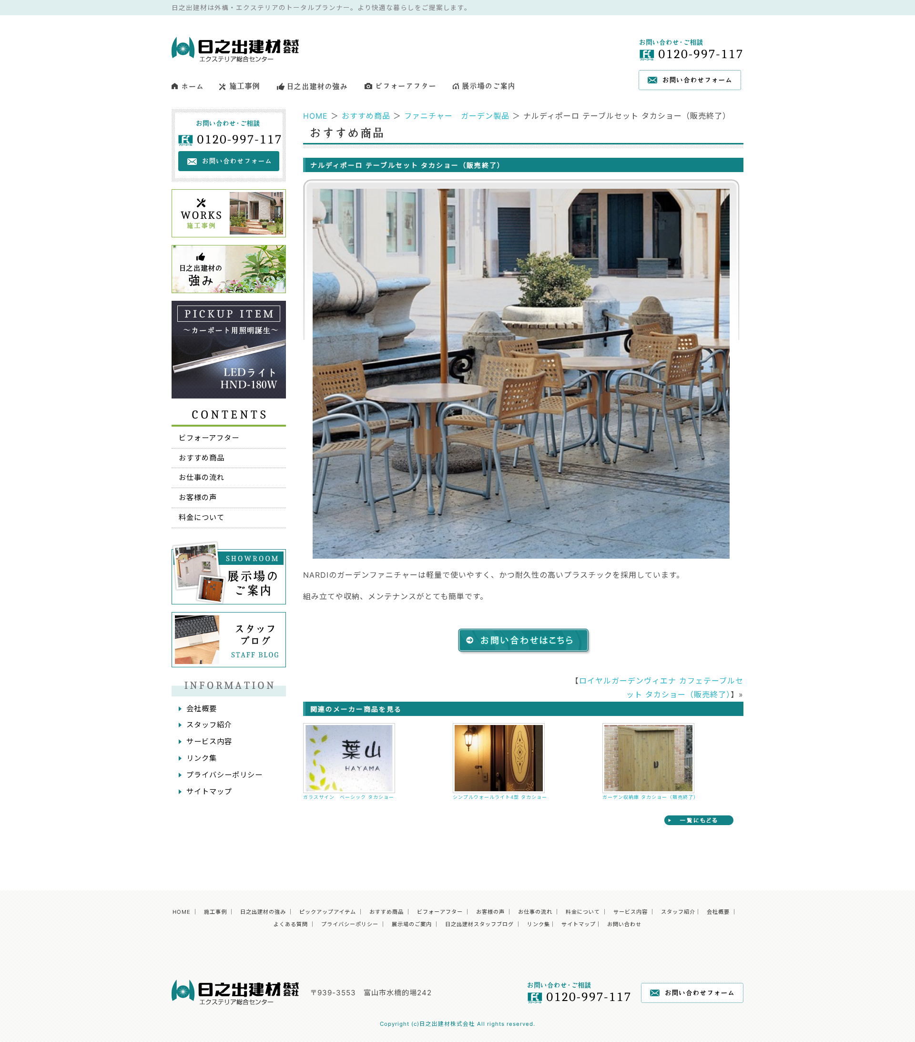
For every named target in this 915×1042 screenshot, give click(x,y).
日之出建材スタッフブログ (479, 924)
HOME (315, 116)
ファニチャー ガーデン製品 (456, 116)
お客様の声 (198, 497)
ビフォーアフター (209, 437)
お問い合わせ (624, 924)
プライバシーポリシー (224, 774)
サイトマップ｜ (581, 924)
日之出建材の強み (263, 912)
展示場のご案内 (412, 924)
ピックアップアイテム (327, 912)
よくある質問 (291, 924)
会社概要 (201, 708)
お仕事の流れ (201, 477)
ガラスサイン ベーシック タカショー (354, 797)
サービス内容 (209, 741)
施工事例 (215, 912)
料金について (201, 517)
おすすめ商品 (366, 116)
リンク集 (201, 758)
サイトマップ (209, 791)
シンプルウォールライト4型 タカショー (500, 797)
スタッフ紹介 (209, 724)
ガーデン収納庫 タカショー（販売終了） (650, 797)
